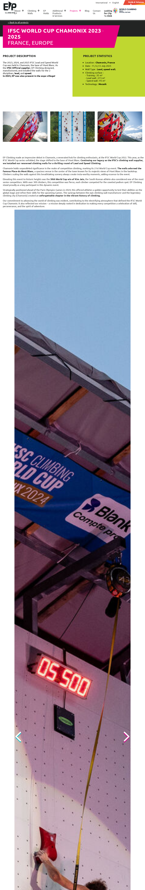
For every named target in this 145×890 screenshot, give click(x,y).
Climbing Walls (34, 12)
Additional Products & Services (59, 13)
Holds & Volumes (136, 2)
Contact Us (97, 12)
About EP (19, 12)
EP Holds (46, 12)
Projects (75, 10)
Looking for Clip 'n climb (108, 13)
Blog (87, 10)
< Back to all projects (18, 22)
